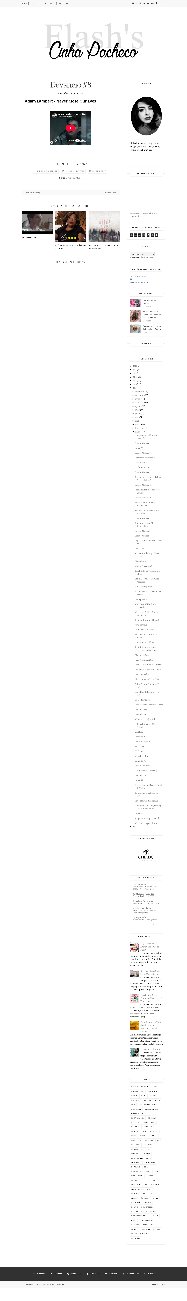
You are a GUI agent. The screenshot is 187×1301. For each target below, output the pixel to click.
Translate (150, 257)
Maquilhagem (137, 1118)
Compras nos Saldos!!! (144, 642)
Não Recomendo (151, 1185)
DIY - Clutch (140, 548)
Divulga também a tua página (139, 282)
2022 (135, 366)
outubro (139, 399)
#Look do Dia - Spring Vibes (145, 919)
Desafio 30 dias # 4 (143, 498)
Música (79, 178)
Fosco (134, 1234)
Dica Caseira (147, 1207)
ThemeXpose (44, 1284)
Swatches (152, 1091)
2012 (134, 827)
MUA (133, 1105)
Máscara (135, 1154)
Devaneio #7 (140, 737)
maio (137, 417)
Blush (134, 1136)
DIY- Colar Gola (141, 709)
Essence (152, 1096)
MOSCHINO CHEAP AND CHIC (146, 903)
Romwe (134, 1207)
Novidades (136, 1171)
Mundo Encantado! (143, 566)
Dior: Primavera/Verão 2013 (147, 679)
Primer (134, 1198)
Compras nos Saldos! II (145, 458)
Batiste (150, 1176)
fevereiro (139, 428)
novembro (140, 395)
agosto (138, 406)
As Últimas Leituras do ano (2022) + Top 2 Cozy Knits (144, 888)
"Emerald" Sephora (143, 587)
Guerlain (144, 1234)
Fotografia (136, 1203)
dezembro (139, 392)
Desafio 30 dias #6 (142, 472)
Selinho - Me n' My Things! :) (147, 620)
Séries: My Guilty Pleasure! (146, 801)
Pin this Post (99, 171)
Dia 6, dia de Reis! (142, 766)
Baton (134, 1180)
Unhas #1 (139, 813)
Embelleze (148, 1225)
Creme (147, 1171)
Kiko (153, 1122)
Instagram (136, 1109)
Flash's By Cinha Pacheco (138, 276)
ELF (142, 1149)
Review (134, 1087)
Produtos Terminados (141, 1189)
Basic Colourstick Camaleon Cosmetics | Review (145, 911)
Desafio (145, 1114)
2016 (135, 377)
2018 (135, 370)
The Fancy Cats (139, 884)
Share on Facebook (47, 171)
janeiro (138, 432)
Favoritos (135, 1185)
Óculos (144, 1198)
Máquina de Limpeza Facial (147, 818)
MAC (159, 1140)
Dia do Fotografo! (142, 741)
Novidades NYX (142, 746)
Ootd (133, 1220)
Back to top (158, 1284)
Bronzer (135, 1194)
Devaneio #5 (140, 775)
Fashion (135, 1131)
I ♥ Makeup (135, 1163)
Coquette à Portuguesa (143, 901)
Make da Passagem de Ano (146, 823)
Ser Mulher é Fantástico (143, 894)
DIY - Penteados (142, 674)
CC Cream (139, 751)
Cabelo (134, 1149)
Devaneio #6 (140, 761)
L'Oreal (156, 1229)
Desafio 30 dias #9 (142, 443)
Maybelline (136, 1140)
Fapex (154, 1136)
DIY (149, 1149)
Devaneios (70, 178)
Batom (154, 1087)
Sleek (157, 1100)
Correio (135, 1114)
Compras (152, 1118)
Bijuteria (149, 1140)
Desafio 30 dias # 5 (143, 485)
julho (137, 410)
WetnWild (147, 1127)
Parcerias (50, 3)
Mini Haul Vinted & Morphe (150, 302)
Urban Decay (137, 1176)
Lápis (142, 1180)
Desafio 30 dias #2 (142, 531)
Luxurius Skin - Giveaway (146, 770)
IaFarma (135, 1229)
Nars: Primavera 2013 (144, 660)
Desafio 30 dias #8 (142, 453)
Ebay (146, 1167)
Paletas (146, 1154)
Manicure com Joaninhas (146, 719)
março (138, 424)
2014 (135, 384)
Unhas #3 (139, 448)
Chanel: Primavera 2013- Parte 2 (148, 665)
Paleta (148, 1203)
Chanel (154, 1198)
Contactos (36, 3)
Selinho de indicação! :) (145, 630)
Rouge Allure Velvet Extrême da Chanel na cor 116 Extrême (152, 314)
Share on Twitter (75, 171)
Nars (153, 1194)
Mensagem (64, 3)
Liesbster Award (142, 467)
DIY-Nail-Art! (140, 561)
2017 (134, 373)
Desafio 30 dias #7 (142, 462)
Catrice (147, 1100)
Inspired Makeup (138, 1216)
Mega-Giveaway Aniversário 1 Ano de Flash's (149, 947)
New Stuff (136, 1100)
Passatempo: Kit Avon (150, 1049)
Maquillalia (137, 1158)
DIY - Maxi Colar (142, 655)
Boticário (135, 1167)
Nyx (133, 1122)
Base (148, 1158)
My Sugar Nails (139, 917)
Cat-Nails (139, 732)
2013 (134, 388)
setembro (139, 402)
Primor (151, 1180)
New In (134, 1096)
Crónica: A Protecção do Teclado (70, 246)
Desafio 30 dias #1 (142, 536)
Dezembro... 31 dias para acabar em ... (103, 246)
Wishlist (154, 1131)
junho (137, 413)
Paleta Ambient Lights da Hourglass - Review (152, 327)
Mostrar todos (158, 925)
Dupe (156, 1171)
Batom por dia (151, 1109)
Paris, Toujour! (141, 625)
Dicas (145, 1194)
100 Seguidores (141, 599)
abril (137, 421)
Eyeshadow (136, 1211)
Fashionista (148, 1145)
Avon (143, 1096)
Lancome (154, 1216)
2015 (134, 380)
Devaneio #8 (140, 714)
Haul (144, 1131)
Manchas (135, 1238)
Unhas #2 (139, 780)
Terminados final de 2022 (143, 896)
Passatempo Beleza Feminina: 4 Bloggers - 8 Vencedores (151, 998)
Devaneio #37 (30, 237)
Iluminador (149, 1163)
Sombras (135, 1127)
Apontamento (137, 1091)
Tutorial (144, 1136)
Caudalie (135, 1225)
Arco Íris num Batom (142, 908)
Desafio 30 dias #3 (142, 518)
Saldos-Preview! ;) (142, 700)
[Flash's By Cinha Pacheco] (131, 279)
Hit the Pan (151, 1211)
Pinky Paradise (146, 1220)
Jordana (146, 1229)
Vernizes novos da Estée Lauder (149, 705)
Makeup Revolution (148, 1105)
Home (24, 3)
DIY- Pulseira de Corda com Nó (148, 669)
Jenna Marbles (141, 756)
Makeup (144, 1087)
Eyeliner (135, 1145)
